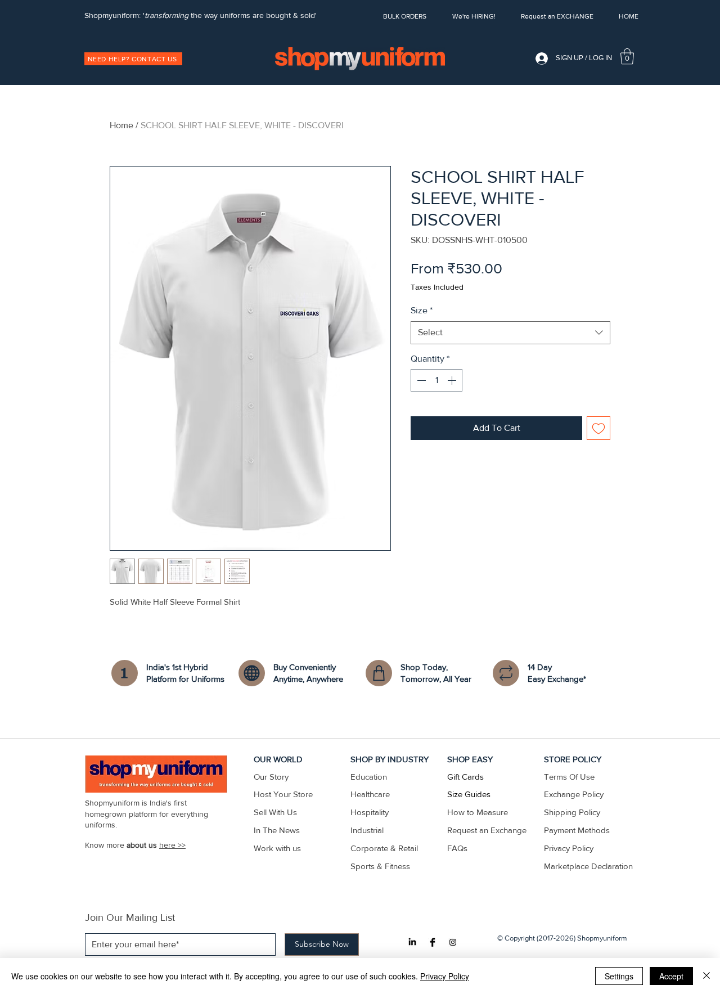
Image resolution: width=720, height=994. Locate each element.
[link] (627, 56)
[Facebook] (432, 942)
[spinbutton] (436, 380)
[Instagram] (452, 942)
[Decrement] (420, 380)
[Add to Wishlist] (598, 428)
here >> (172, 844)
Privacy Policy (444, 976)
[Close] (706, 976)
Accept (671, 976)
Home (121, 125)
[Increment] (453, 380)
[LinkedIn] (412, 942)
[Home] (124, 673)
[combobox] (510, 332)
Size (422, 310)
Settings (619, 976)
